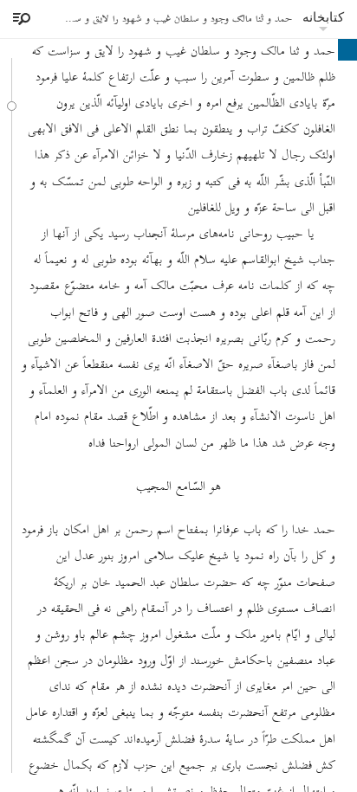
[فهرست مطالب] (19, 19)
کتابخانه (323, 17)
